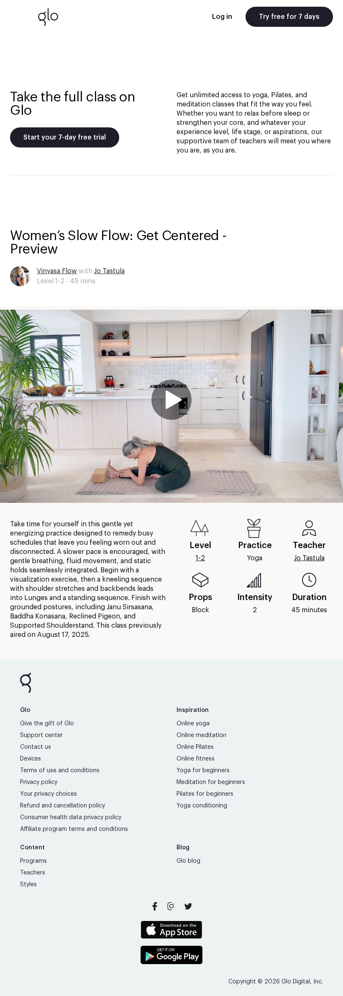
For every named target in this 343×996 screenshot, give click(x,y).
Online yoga (193, 724)
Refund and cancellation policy (62, 806)
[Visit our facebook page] (154, 906)
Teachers (32, 873)
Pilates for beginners (205, 794)
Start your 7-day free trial (64, 137)
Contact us (35, 747)
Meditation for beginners (211, 782)
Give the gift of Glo (47, 724)
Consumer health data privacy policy (70, 817)
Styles (28, 884)
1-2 (200, 558)
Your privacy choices (48, 794)
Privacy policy (38, 782)
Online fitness (196, 759)
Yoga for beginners (203, 771)
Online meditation (201, 735)
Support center (41, 735)
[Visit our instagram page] (171, 906)
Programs (33, 861)
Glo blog (188, 861)
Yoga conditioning (202, 806)
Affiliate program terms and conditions (74, 829)
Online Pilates (195, 747)
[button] (171, 406)
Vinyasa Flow (57, 271)
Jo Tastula (109, 271)
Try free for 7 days (289, 16)
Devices (30, 759)
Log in (222, 16)
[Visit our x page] (188, 906)
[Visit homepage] (48, 17)
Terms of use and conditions (60, 771)
